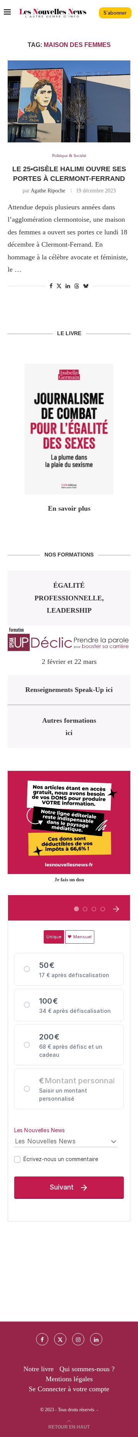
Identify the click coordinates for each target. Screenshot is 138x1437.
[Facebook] (42, 1339)
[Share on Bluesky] (86, 285)
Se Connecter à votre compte (69, 1389)
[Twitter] (60, 1339)
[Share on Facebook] (51, 286)
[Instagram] (78, 1339)
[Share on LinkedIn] (68, 286)
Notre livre (38, 1369)
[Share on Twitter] (59, 285)
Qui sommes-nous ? (87, 1369)
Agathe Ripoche (48, 191)
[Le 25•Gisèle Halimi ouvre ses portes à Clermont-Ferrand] (69, 101)
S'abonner (115, 13)
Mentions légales (69, 1379)
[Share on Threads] (76, 285)
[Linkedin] (96, 1339)
